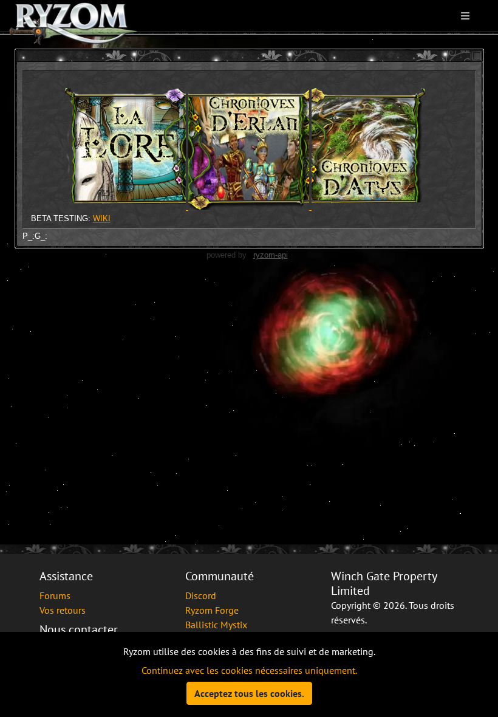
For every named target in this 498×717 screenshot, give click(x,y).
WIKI (102, 218)
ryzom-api (270, 254)
